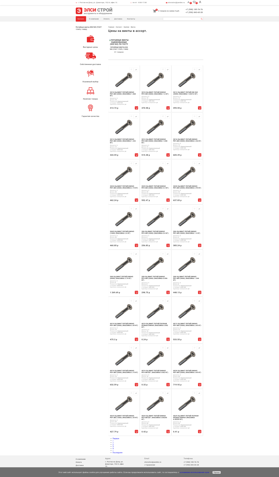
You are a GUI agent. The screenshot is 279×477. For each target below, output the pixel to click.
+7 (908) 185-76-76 (194, 9)
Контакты (131, 19)
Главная (111, 27)
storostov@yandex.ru (176, 2)
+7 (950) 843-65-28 (194, 12)
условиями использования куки (194, 472)
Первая (116, 439)
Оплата (107, 19)
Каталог (81, 19)
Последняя (117, 453)
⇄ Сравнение (149, 465)
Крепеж (126, 27)
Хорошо (216, 472)
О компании (94, 19)
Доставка (118, 19)
